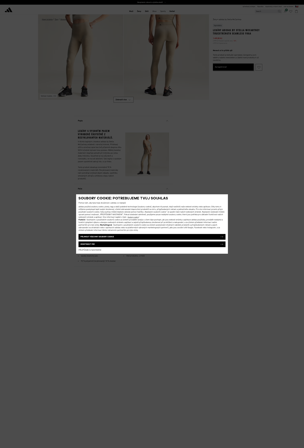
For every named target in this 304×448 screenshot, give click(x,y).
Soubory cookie (133, 217)
